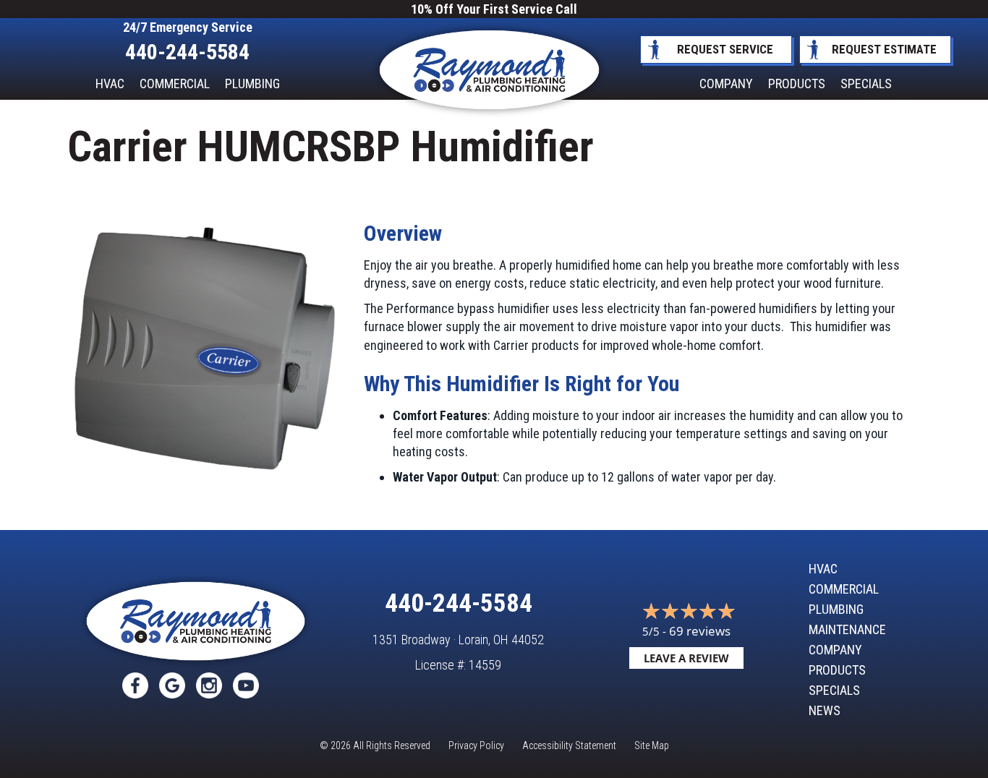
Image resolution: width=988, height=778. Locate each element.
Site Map (651, 745)
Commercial (175, 83)
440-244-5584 (187, 51)
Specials (866, 83)
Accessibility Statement (569, 745)
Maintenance (847, 629)
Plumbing (252, 83)
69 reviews (700, 631)
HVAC (109, 83)
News (824, 710)
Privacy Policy (476, 745)
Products (796, 83)
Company (726, 83)
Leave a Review (686, 658)
